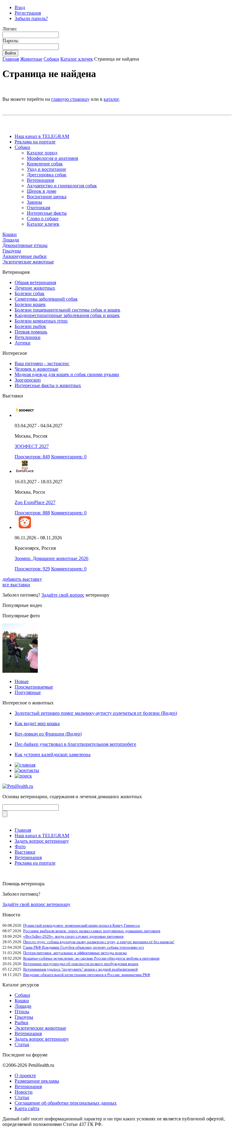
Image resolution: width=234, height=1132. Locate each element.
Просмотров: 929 (32, 568)
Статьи (22, 1044)
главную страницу (70, 99)
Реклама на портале (35, 141)
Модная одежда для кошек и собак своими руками (67, 374)
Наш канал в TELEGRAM (42, 136)
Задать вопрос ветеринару (42, 841)
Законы (34, 202)
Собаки (51, 59)
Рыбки (21, 1022)
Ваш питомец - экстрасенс (42, 363)
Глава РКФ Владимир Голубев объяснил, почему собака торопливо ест (83, 947)
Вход (20, 7)
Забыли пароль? (31, 18)
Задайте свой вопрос (62, 595)
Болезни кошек (30, 304)
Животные (31, 59)
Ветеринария (40, 180)
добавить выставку (22, 579)
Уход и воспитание (46, 169)
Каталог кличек (76, 59)
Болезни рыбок (30, 326)
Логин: (9, 28)
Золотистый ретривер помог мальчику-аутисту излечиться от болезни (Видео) (96, 713)
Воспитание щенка (46, 196)
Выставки (25, 852)
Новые (22, 681)
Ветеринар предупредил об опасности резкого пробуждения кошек (80, 963)
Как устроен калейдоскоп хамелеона (52, 754)
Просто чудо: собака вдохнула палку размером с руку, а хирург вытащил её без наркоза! (98, 942)
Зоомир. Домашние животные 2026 (51, 558)
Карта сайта (27, 1108)
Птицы (22, 1011)
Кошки (9, 234)
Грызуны (11, 250)
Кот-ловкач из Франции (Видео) (48, 733)
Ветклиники (28, 337)
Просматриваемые (34, 686)
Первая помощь (31, 331)
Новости (24, 1092)
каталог (111, 99)
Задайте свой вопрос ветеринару (36, 904)
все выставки (16, 584)
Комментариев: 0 (69, 456)
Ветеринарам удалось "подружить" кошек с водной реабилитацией (80, 969)
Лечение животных (35, 288)
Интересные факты (47, 213)
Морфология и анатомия (52, 158)
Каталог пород (42, 152)
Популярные (28, 692)
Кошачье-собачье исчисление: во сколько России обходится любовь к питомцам (91, 958)
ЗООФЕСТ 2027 (32, 446)
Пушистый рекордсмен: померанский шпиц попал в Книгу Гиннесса (81, 925)
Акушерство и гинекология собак (62, 185)
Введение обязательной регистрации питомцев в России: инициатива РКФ (86, 974)
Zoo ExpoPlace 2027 (35, 502)
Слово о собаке (42, 218)
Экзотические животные (28, 261)
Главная (10, 59)
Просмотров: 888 (32, 512)
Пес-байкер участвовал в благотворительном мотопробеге (75, 744)
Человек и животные (36, 369)
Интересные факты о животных (48, 385)
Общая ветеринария (35, 282)
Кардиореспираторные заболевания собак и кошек (67, 315)
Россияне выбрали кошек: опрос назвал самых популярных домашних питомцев (91, 931)
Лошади (10, 239)
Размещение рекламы (37, 1081)
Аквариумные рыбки (24, 256)
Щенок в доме (41, 191)
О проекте (25, 1075)
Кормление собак (45, 163)
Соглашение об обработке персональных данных (66, 1103)
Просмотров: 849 (32, 456)
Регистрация (28, 13)
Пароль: (10, 40)
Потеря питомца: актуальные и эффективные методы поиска (75, 952)
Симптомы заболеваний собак (46, 299)
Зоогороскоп (28, 380)
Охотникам (38, 207)
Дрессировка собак (46, 174)
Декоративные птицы (25, 245)
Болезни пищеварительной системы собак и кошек (67, 309)
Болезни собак (29, 293)
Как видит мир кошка (37, 723)
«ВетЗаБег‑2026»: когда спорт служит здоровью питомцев (73, 936)
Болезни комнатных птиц (41, 320)
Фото (20, 846)
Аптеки (22, 342)
